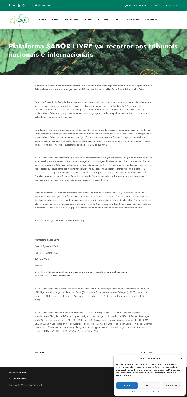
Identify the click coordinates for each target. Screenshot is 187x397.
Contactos (171, 5)
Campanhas (151, 19)
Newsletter (157, 5)
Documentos (71, 19)
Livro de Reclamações (19, 378)
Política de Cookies (139, 392)
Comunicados (132, 19)
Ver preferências (172, 385)
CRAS (117, 19)
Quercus (41, 19)
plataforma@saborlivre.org (58, 275)
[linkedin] (14, 5)
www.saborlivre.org (75, 220)
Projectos (103, 19)
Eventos (88, 19)
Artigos (56, 19)
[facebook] (9, 5)
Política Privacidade (17, 372)
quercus (17, 62)
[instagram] (23, 5)
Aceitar (126, 385)
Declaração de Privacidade (156, 392)
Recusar (149, 385)
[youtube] (19, 5)
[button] (181, 358)
